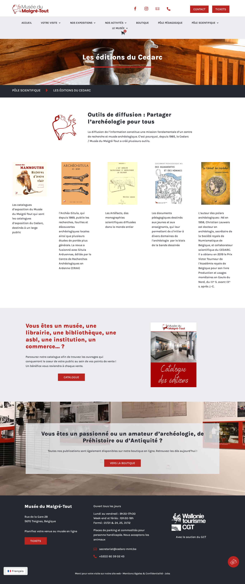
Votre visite (49, 23)
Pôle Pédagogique (170, 23)
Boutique (142, 23)
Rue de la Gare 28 (36, 516)
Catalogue (71, 377)
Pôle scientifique (203, 23)
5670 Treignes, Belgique (40, 521)
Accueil (27, 23)
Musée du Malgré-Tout (48, 506)
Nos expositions (81, 23)
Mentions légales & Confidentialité (143, 573)
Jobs (167, 573)
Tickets (35, 541)
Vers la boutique (122, 463)
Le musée (118, 28)
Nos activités (114, 23)
